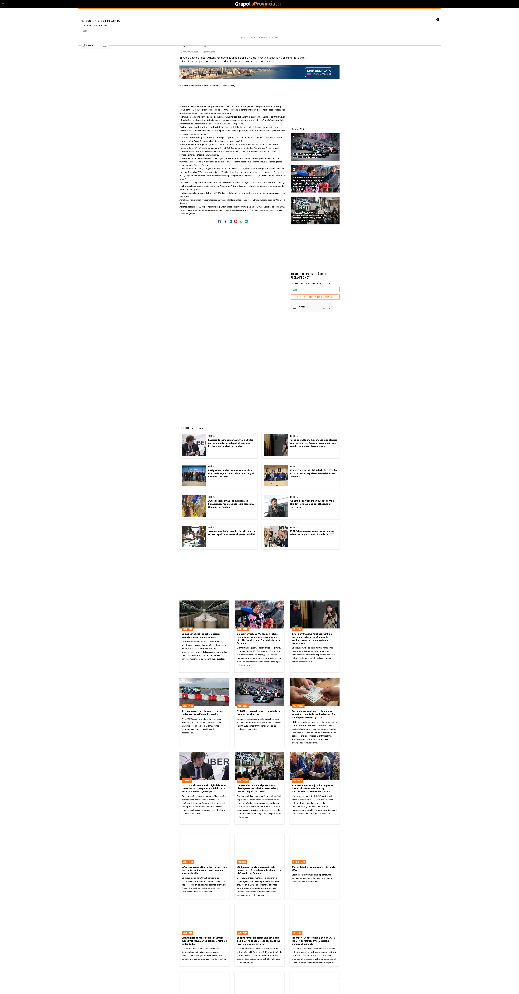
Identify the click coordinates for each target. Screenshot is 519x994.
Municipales (299, 862)
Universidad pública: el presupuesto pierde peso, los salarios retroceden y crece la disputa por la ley (257, 788)
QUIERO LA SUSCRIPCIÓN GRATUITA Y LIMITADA (315, 297)
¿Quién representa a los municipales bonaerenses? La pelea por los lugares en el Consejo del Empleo (231, 503)
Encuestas (298, 706)
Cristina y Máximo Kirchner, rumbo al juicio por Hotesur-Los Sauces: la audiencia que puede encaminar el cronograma (313, 442)
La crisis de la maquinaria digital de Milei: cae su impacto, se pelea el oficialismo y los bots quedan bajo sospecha (230, 442)
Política (212, 436)
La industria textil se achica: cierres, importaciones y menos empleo (201, 635)
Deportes (242, 629)
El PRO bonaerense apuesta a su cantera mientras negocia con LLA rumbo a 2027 (312, 533)
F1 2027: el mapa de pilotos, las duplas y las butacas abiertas (258, 713)
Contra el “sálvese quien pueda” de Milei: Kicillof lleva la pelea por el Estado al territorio (312, 503)
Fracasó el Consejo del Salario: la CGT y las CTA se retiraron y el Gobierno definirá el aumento (313, 473)
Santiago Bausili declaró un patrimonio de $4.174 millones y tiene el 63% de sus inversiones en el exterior (258, 940)
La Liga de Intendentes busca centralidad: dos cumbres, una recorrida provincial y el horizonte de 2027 (231, 473)
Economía (187, 629)
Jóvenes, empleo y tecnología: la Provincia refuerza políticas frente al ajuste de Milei (231, 533)
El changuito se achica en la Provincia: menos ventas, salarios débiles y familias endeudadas (204, 940)
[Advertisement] (234, 93)
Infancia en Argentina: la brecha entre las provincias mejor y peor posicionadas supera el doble (204, 870)
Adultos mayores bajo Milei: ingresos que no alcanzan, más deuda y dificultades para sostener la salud (312, 788)
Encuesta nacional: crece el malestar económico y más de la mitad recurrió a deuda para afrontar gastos (313, 714)
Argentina (188, 706)
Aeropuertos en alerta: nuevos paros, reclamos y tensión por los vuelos (202, 713)
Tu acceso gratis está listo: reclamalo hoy (309, 275)
